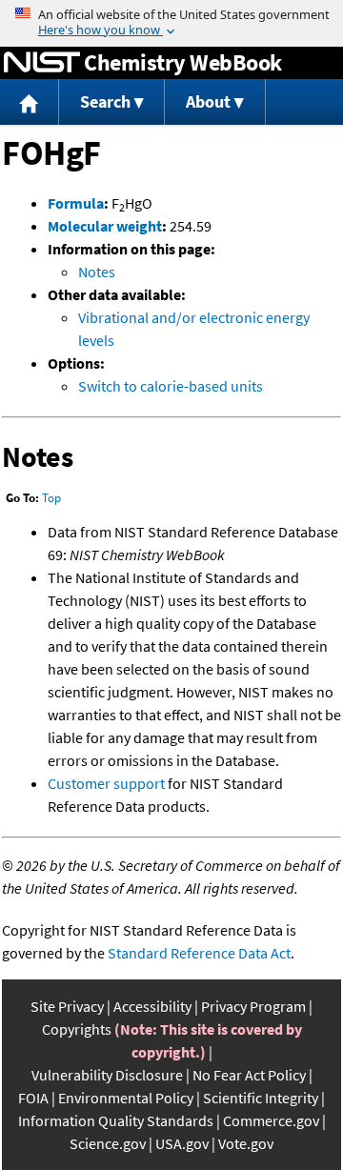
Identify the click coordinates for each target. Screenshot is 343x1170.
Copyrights (76, 1029)
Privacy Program (253, 1006)
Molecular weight (105, 225)
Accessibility (152, 1006)
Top (51, 498)
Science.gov (108, 1143)
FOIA (33, 1097)
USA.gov (182, 1143)
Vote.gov (245, 1143)
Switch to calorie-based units (170, 385)
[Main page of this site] (29, 102)
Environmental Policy (125, 1097)
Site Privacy (67, 1006)
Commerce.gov (271, 1120)
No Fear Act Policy (249, 1074)
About (208, 101)
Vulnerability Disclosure (107, 1074)
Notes (96, 271)
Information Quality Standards (115, 1120)
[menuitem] (29, 102)
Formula (76, 202)
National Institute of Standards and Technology (42, 62)
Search (105, 101)
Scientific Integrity (260, 1097)
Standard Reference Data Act (199, 952)
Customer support (106, 783)
